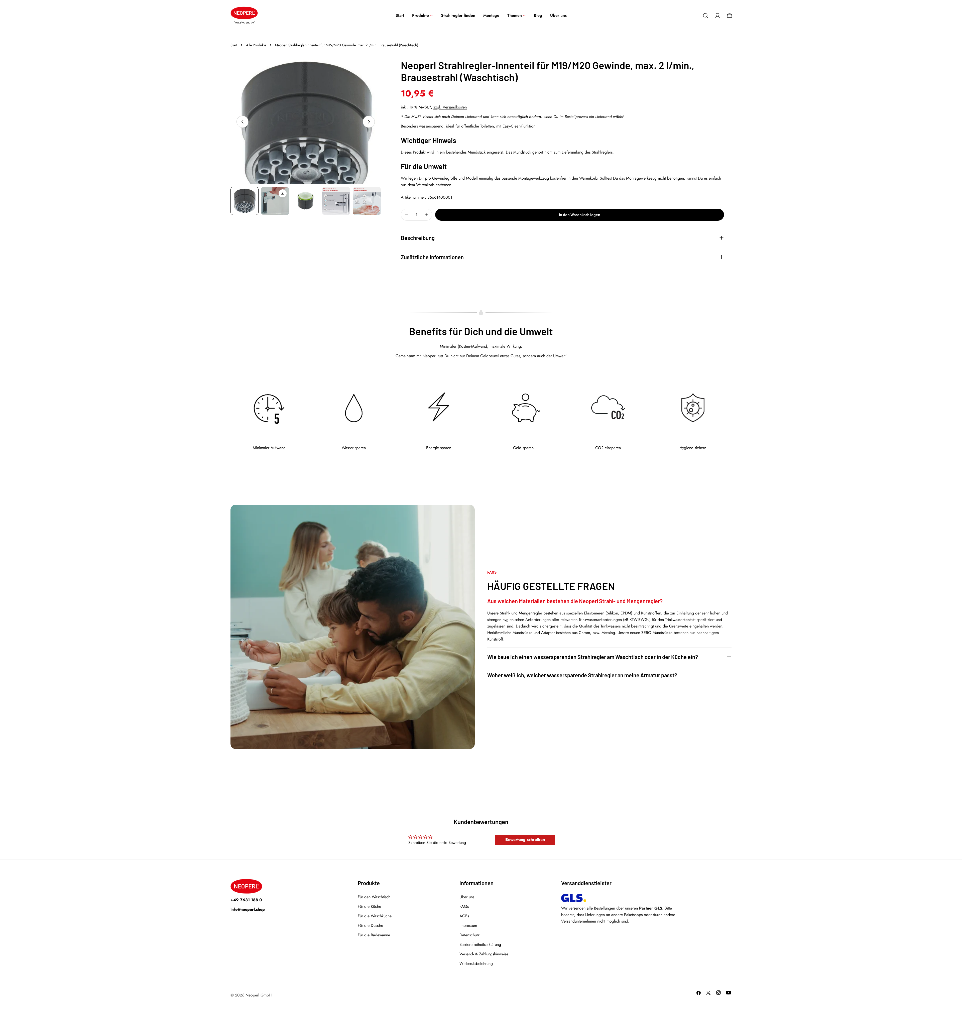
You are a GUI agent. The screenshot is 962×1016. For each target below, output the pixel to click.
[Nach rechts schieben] (369, 122)
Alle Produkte (256, 45)
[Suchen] (705, 16)
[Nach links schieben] (242, 122)
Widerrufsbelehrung (476, 963)
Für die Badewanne (374, 935)
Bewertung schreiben (525, 839)
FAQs (464, 906)
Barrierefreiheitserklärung (480, 944)
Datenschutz (469, 935)
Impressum (468, 925)
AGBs (464, 916)
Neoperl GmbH (259, 995)
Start (233, 45)
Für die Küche (369, 906)
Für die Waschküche (375, 916)
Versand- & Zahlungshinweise (483, 954)
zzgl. (450, 107)
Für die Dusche (370, 925)
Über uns (466, 897)
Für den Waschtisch (374, 897)
